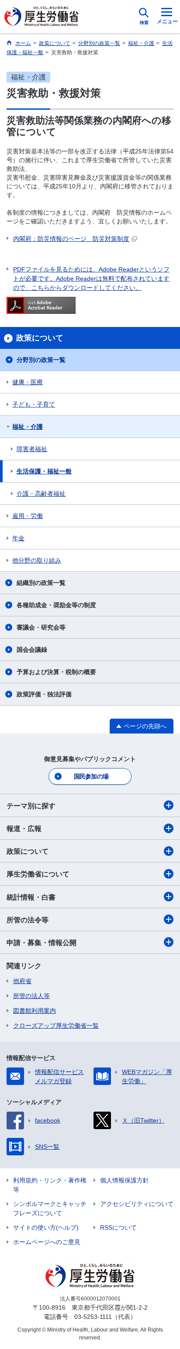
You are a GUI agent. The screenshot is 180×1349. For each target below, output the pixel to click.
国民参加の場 (91, 776)
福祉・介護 (27, 426)
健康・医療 (27, 382)
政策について (27, 851)
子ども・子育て (33, 404)
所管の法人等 (31, 995)
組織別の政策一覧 (41, 582)
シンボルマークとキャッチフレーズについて (50, 1208)
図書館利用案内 (34, 1010)
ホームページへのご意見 (46, 1241)
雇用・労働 (27, 515)
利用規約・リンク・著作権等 (50, 1185)
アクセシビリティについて (136, 1203)
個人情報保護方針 (124, 1180)
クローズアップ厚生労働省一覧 (56, 1025)
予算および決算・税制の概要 (56, 671)
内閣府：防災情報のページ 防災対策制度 (71, 238)
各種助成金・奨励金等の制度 (56, 604)
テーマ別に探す (31, 806)
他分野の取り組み (36, 560)
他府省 (22, 980)
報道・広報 (24, 828)
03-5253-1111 (93, 1316)
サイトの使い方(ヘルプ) (46, 1227)
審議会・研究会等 (41, 627)
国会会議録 (32, 649)
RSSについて (118, 1227)
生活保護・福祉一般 (44, 471)
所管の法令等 (27, 920)
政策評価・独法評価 (44, 694)
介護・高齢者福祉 (41, 493)
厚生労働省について (38, 874)
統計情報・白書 (31, 897)
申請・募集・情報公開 (41, 942)
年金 (18, 538)
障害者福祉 (32, 448)
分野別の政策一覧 (41, 359)
